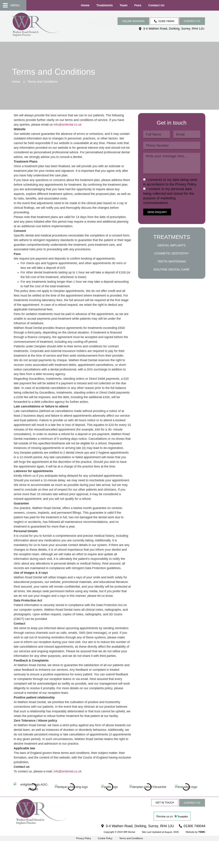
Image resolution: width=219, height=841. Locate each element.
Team (123, 5)
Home (85, 5)
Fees (137, 5)
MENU (15, 5)
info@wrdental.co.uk (67, 124)
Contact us (156, 5)
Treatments (104, 5)
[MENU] (5, 5)
